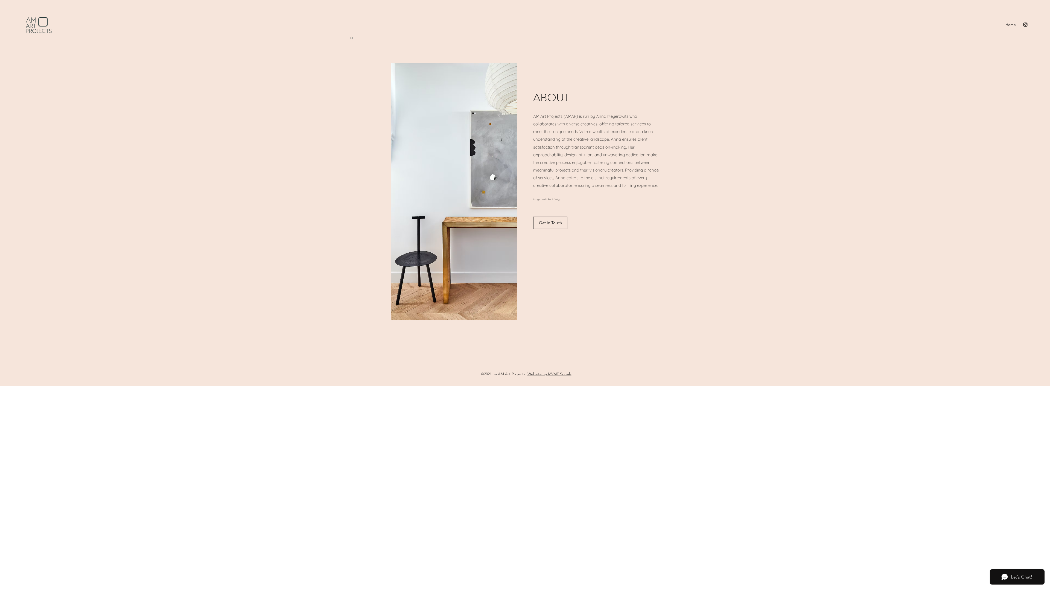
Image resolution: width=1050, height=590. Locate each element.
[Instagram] (1025, 24)
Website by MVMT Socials (549, 373)
